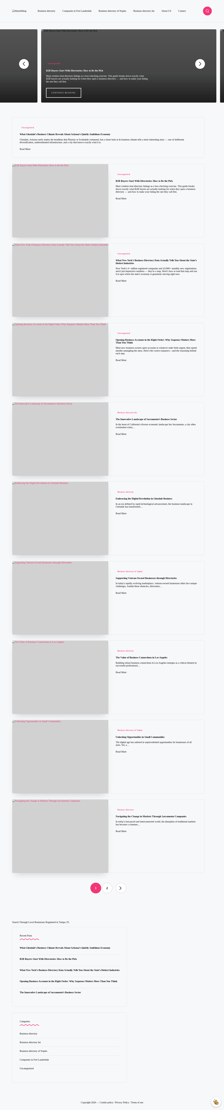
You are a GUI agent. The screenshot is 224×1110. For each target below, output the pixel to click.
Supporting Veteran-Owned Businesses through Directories (146, 578)
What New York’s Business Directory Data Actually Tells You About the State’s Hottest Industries (70, 970)
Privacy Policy (122, 1102)
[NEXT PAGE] (121, 888)
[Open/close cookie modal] (216, 1102)
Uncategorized (37, 63)
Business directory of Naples (130, 571)
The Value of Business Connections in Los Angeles (141, 657)
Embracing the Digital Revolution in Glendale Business (144, 498)
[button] (46, 93)
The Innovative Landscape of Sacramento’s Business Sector (146, 419)
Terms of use (137, 1102)
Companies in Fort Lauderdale (34, 1059)
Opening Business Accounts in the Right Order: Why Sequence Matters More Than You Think (68, 981)
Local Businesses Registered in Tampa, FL (48, 922)
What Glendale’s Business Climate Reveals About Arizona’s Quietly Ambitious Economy (65, 134)
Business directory (125, 492)
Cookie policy (106, 1102)
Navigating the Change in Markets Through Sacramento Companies (151, 816)
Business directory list (127, 413)
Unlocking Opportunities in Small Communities (140, 737)
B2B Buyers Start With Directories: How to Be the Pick (57, 70)
